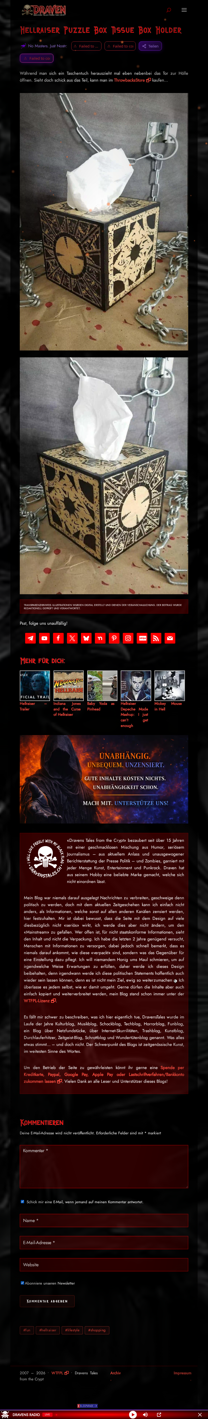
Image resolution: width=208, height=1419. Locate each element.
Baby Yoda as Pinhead (101, 706)
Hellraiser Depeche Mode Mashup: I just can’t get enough (134, 714)
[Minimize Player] (200, 1415)
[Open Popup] (159, 1415)
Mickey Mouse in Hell (168, 706)
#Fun (26, 1330)
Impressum (183, 1373)
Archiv (115, 1373)
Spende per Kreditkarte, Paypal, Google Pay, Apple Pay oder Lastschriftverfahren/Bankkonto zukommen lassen (104, 1074)
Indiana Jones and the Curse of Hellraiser (67, 709)
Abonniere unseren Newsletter (50, 1283)
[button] (37, 58)
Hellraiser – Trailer (33, 706)
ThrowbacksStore (129, 80)
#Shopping (97, 1330)
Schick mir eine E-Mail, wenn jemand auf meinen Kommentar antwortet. (85, 1202)
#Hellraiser (48, 1330)
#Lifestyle (72, 1330)
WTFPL (57, 1373)
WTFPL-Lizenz (37, 1001)
